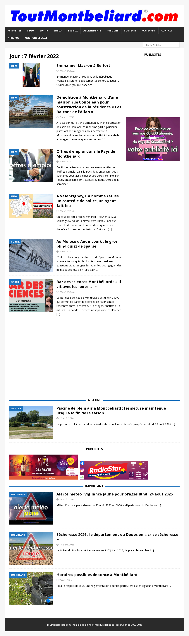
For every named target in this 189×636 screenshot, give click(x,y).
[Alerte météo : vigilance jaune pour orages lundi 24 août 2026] (31, 508)
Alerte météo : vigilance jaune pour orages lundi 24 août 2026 (114, 494)
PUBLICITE (112, 30)
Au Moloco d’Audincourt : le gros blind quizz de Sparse (87, 244)
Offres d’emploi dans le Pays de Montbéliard (85, 154)
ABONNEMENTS (92, 30)
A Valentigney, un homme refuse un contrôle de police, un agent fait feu (87, 200)
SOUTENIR (130, 30)
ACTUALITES (14, 30)
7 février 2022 (67, 70)
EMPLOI (58, 30)
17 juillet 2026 (66, 544)
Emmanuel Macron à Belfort (83, 65)
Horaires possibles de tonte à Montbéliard (97, 574)
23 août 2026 (66, 499)
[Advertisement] (157, 86)
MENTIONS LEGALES (36, 37)
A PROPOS (13, 37)
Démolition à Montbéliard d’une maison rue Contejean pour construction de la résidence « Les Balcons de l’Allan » (88, 104)
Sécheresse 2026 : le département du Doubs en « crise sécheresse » (117, 537)
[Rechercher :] (161, 44)
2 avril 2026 (65, 580)
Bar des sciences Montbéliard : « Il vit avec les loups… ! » (88, 284)
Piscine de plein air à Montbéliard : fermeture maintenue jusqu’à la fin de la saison (111, 410)
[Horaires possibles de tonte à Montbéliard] (31, 588)
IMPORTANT (94, 486)
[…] (103, 139)
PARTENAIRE (149, 30)
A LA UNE (94, 400)
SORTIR (44, 30)
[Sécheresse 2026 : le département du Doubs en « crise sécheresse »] (31, 548)
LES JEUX (73, 30)
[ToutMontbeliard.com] (94, 25)
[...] (173, 424)
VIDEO (30, 30)
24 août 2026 (66, 418)
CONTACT (166, 30)
